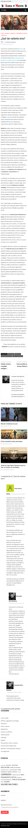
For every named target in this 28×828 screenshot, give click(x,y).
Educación (4, 723)
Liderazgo (12, 33)
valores (7, 782)
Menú (4, 10)
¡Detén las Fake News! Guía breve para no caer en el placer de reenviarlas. (13, 466)
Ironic (21, 49)
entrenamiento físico (5, 769)
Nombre (3, 795)
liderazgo (17, 354)
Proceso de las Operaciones (8, 746)
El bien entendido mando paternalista (11, 441)
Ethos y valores (5, 33)
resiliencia (19, 777)
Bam (8, 825)
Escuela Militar (13, 770)
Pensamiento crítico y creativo (9, 743)
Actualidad (11, 354)
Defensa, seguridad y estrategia (10, 721)
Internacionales (5, 735)
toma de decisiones (17, 356)
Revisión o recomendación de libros (11, 748)
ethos (19, 770)
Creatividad (8, 765)
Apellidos (3, 800)
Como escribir (5, 718)
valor (2, 781)
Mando (22, 774)
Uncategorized (5, 751)
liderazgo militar (16, 774)
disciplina (15, 765)
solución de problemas (6, 779)
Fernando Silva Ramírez (10, 42)
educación (5, 767)
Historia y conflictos (6, 732)
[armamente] (14, 6)
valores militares (9, 784)
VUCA (8, 122)
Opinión (3, 740)
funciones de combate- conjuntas (9, 772)
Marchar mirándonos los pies (9, 424)
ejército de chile (15, 767)
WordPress (3, 825)
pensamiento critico (6, 356)
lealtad (19, 771)
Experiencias (4, 729)
